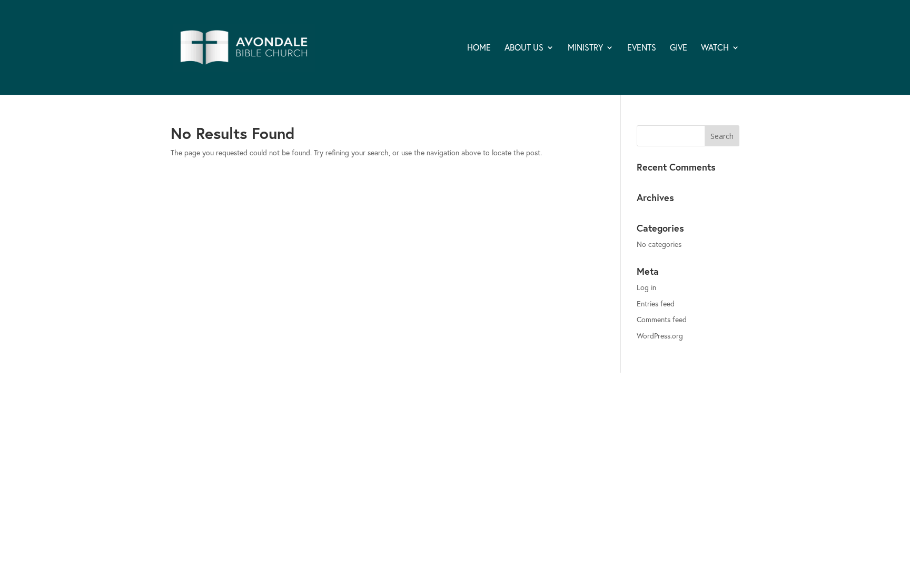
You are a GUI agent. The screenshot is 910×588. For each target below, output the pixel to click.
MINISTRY (585, 48)
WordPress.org (660, 336)
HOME (479, 48)
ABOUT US (524, 48)
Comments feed (662, 319)
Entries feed (656, 303)
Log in (646, 287)
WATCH (715, 48)
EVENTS (641, 48)
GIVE (678, 48)
